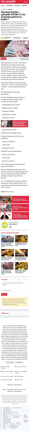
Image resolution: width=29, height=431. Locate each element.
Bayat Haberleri (17, 407)
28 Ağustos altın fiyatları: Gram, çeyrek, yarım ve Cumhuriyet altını (21, 271)
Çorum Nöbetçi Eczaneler (5, 367)
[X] (9, 362)
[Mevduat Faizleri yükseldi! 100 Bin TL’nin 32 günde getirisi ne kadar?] (14, 48)
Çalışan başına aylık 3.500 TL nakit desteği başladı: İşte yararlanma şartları (21, 258)
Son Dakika (9, 5)
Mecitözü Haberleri (7, 418)
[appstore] (10, 385)
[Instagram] (14, 362)
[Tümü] (27, 313)
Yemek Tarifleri (13, 428)
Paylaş (4, 58)
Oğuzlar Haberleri (7, 419)
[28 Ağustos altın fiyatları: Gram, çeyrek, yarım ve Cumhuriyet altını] (21, 265)
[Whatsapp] (22, 362)
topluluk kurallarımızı (14, 299)
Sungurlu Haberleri (13, 425)
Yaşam (4, 428)
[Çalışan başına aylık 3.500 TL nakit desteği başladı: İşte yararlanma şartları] (21, 252)
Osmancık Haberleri (7, 422)
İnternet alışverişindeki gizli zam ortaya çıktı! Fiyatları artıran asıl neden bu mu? (7, 245)
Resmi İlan (10, 391)
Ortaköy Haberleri (7, 421)
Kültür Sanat (5, 417)
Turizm (4, 426)
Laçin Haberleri (15, 417)
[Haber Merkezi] (4, 225)
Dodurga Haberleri (7, 413)
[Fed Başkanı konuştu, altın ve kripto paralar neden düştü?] (21, 238)
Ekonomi (10, 9)
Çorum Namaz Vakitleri (8, 371)
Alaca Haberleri (6, 407)
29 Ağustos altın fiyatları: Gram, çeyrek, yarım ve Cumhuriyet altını (7, 258)
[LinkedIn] (17, 362)
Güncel (12, 414)
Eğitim (16, 413)
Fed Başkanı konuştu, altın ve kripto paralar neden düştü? (21, 244)
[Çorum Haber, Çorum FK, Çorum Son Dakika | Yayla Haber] (8, 1)
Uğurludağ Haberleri (14, 426)
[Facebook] (7, 362)
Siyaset (19, 423)
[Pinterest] (12, 362)
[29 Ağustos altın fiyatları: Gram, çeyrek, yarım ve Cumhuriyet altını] (7, 252)
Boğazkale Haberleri (7, 409)
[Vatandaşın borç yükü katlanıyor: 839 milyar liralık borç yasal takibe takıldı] (7, 265)
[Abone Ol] (24, 58)
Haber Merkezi (13, 224)
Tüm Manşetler (20, 376)
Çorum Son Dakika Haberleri (9, 411)
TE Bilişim (26, 417)
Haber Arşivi (20, 379)
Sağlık (12, 423)
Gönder (4, 294)
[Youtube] (20, 362)
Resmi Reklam (17, 391)
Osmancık (17, 5)
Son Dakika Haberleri (7, 379)
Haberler (3, 9)
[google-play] (18, 385)
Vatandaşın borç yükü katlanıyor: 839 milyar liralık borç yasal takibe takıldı (6, 272)
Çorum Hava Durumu (22, 366)
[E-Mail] (10, 227)
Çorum (3, 5)
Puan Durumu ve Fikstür (8, 376)
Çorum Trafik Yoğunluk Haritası (21, 372)
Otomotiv (17, 422)
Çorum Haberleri (6, 410)
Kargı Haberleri (17, 415)
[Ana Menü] (27, 2)
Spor (4, 425)
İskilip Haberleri (6, 415)
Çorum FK (24, 5)
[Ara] (25, 2)
